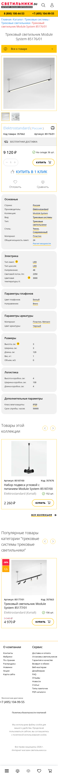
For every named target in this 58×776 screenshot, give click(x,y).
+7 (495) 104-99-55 (43, 13)
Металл (46, 321)
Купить (41, 162)
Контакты (8, 653)
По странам (9, 660)
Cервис (37, 647)
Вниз (35, 303)
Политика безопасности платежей (29, 712)
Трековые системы (36, 19)
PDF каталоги (39, 692)
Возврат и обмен (40, 663)
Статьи (35, 684)
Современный (40, 232)
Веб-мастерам (39, 667)
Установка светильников (44, 656)
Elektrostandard (16, 128)
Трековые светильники (15, 23)
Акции (6, 670)
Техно (36, 228)
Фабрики (7, 656)
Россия (37, 128)
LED (35, 261)
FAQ (34, 674)
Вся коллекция (41, 514)
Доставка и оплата (41, 653)
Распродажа (9, 663)
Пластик (37, 236)
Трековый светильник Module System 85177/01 (25, 606)
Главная (6, 19)
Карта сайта (9, 674)
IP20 (35, 404)
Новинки (7, 667)
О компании (12, 647)
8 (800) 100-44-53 (14, 13)
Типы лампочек (40, 688)
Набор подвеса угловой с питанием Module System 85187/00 (28, 487)
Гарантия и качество (42, 660)
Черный (37, 325)
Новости (36, 681)
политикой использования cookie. (30, 734)
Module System (40, 213)
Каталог (18, 19)
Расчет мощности (42, 243)
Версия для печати (53, 128)
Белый (36, 299)
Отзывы (36, 677)
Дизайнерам (38, 670)
